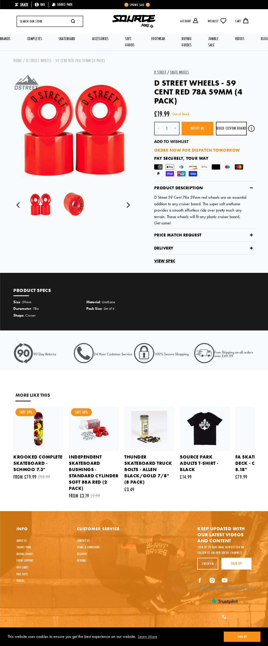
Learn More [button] (147, 636)
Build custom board (231, 128)
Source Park (23, 547)
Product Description (178, 188)
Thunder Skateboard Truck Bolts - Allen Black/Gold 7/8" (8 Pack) (148, 469)
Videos (239, 38)
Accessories (100, 38)
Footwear (158, 38)
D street (160, 72)
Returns (81, 560)
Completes (34, 38)
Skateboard (67, 38)
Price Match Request (178, 235)
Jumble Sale (213, 42)
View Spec (164, 261)
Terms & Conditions (88, 547)
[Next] (128, 205)
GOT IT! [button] (242, 636)
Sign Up (236, 563)
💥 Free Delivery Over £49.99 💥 (137, 4)
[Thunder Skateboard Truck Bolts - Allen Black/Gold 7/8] (149, 429)
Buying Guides (187, 42)
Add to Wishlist (171, 141)
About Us (21, 540)
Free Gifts (22, 574)
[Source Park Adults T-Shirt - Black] (205, 429)
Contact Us (83, 540)
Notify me (197, 128)
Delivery (164, 248)
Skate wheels (179, 72)
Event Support (24, 560)
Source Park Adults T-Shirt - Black (199, 463)
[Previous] (19, 205)
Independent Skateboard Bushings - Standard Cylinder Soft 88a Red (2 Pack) (93, 472)
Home (17, 60)
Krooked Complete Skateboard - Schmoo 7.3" (38, 463)
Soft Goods (129, 42)
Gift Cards (22, 567)
